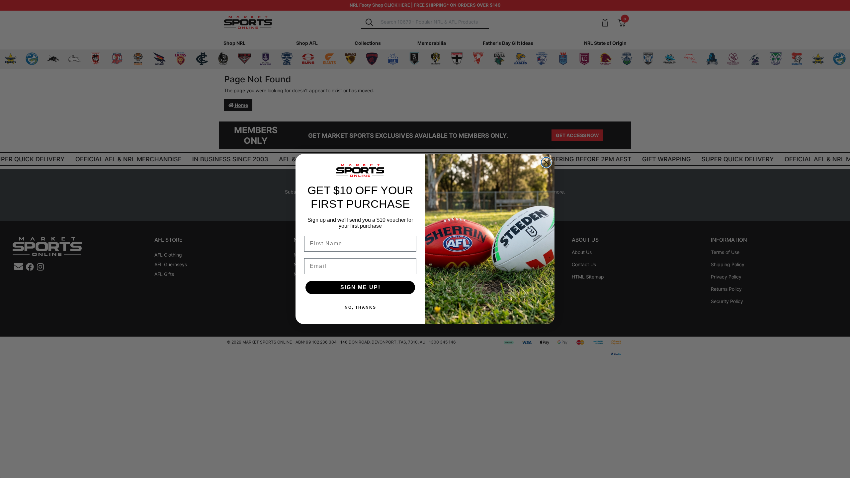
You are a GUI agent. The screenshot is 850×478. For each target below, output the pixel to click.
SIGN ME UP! (360, 287)
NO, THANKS (360, 307)
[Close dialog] (546, 162)
